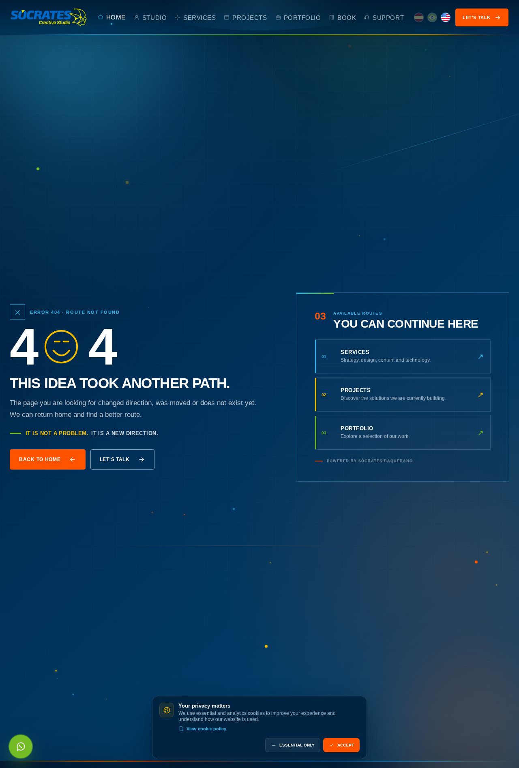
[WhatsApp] (20, 746)
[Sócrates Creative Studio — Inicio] (49, 17)
